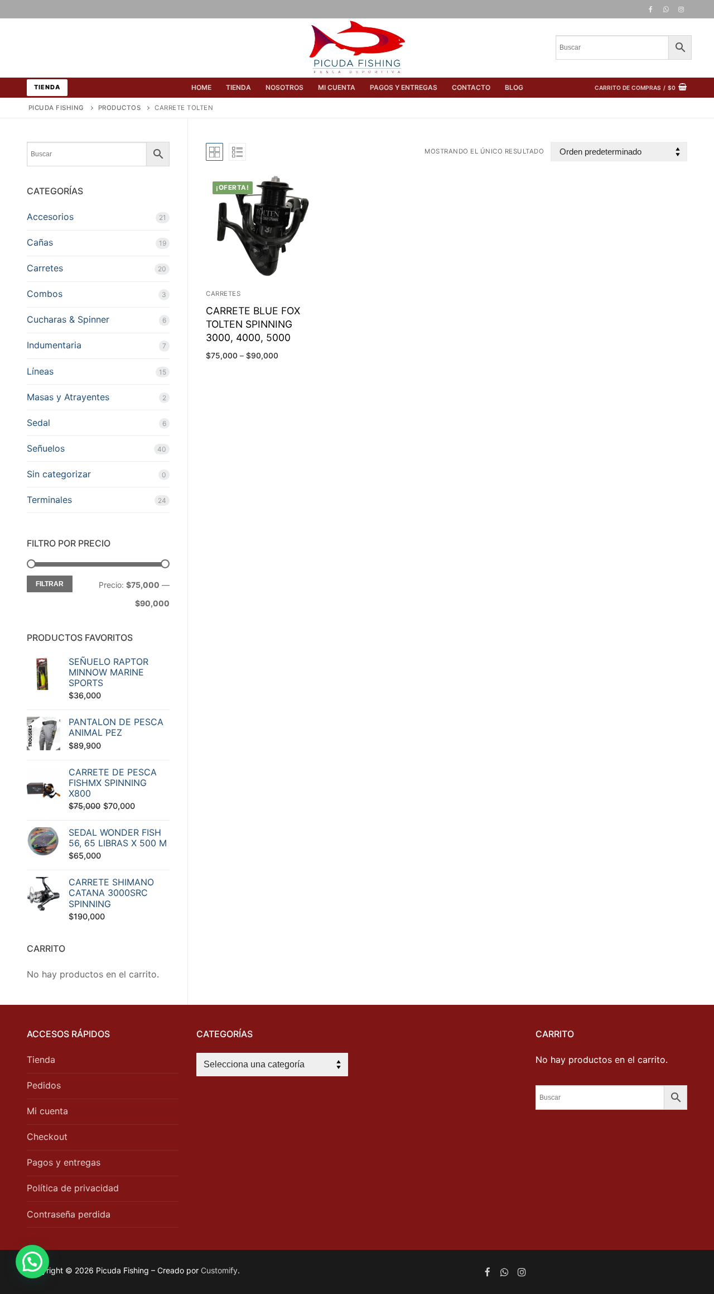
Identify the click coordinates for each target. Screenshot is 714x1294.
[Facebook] (650, 9)
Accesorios (50, 216)
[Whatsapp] (504, 1272)
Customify (219, 1270)
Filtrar (50, 584)
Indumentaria (54, 345)
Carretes (45, 268)
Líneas (40, 371)
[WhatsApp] (666, 9)
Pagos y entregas (63, 1162)
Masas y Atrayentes (68, 396)
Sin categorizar (59, 474)
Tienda (47, 87)
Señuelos (46, 448)
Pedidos (44, 1085)
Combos (44, 293)
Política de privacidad (73, 1188)
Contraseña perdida (68, 1214)
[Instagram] (681, 9)
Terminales (49, 499)
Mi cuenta (47, 1110)
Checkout (47, 1136)
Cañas (40, 242)
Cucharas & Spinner (68, 319)
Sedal (38, 422)
